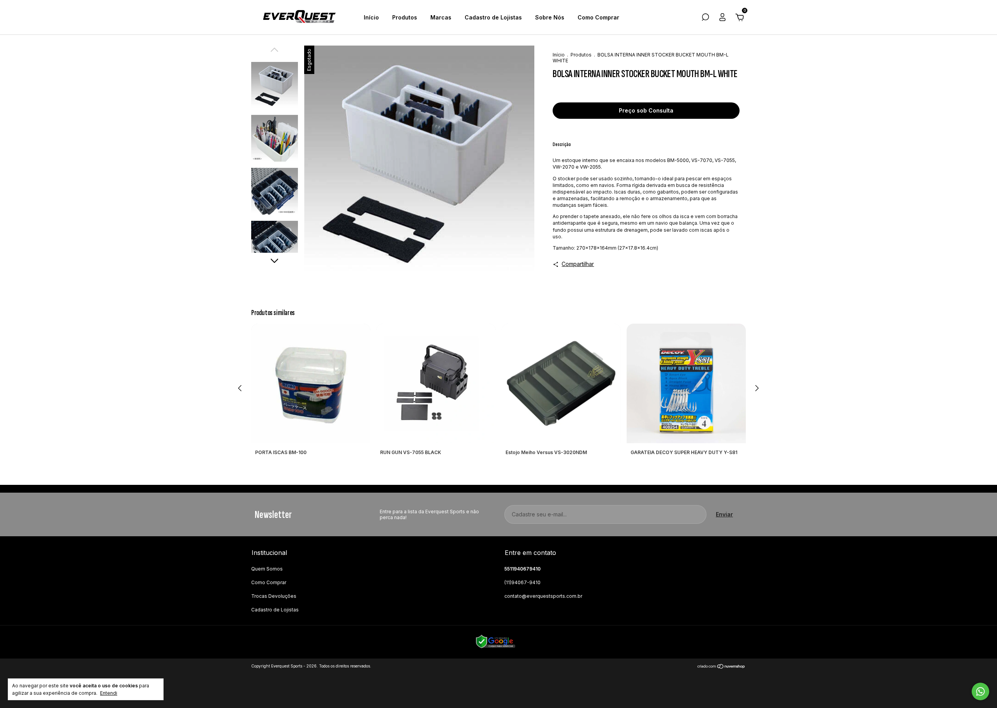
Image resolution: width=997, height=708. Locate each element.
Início (371, 17)
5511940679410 (522, 569)
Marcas (440, 17)
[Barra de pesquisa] (705, 18)
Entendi (108, 693)
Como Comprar (598, 17)
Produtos (404, 17)
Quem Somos (267, 569)
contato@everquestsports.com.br (543, 596)
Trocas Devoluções (273, 596)
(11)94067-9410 (522, 582)
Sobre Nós (549, 17)
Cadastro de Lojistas (493, 17)
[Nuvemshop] (721, 667)
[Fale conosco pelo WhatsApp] (980, 691)
